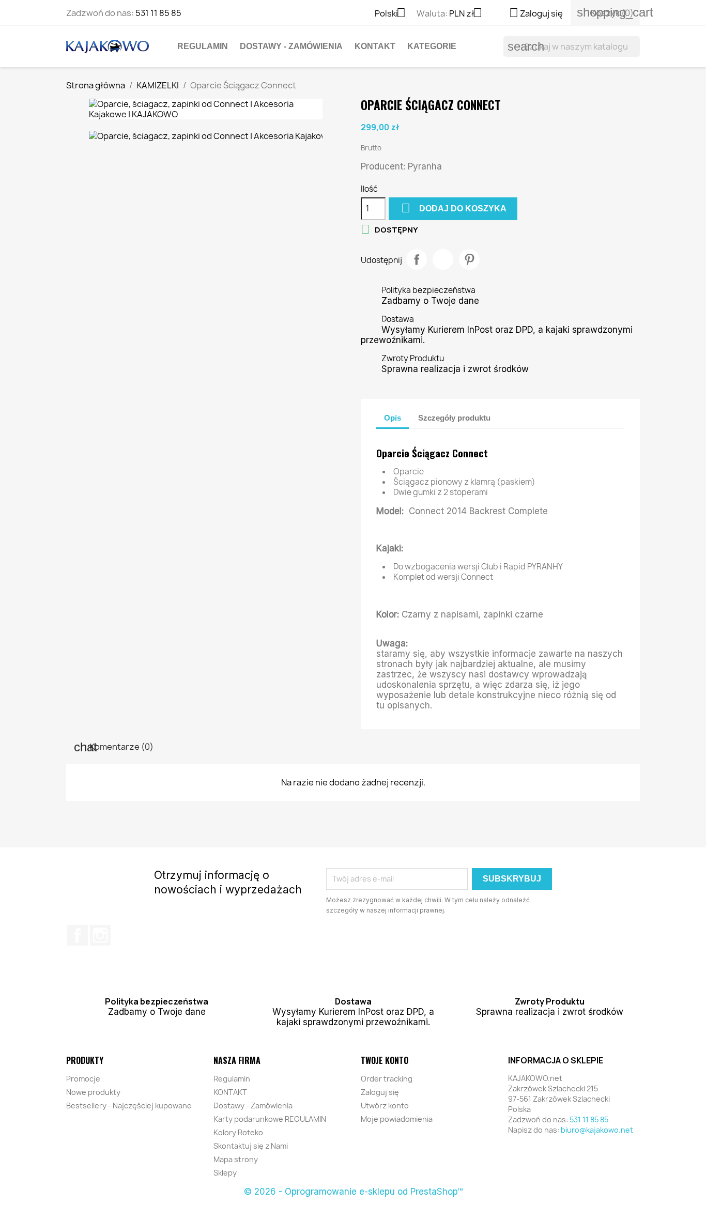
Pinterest (469, 259)
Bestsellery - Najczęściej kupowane (129, 1105)
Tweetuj (443, 259)
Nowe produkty (93, 1092)
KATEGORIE (431, 46)
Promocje (83, 1079)
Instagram (100, 935)
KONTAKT (375, 46)
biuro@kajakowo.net (597, 1130)
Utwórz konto (385, 1105)
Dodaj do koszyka (454, 208)
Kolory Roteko (238, 1132)
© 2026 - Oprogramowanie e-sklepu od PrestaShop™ (353, 1191)
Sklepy (225, 1173)
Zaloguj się (380, 1092)
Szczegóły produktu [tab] (454, 417)
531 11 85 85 (158, 13)
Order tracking (386, 1079)
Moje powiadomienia (397, 1119)
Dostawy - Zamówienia (291, 46)
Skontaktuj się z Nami (250, 1146)
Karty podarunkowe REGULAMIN (269, 1119)
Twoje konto (384, 1060)
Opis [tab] (392, 417)
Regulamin (202, 46)
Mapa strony (235, 1159)
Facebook (77, 935)
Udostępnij (416, 259)
